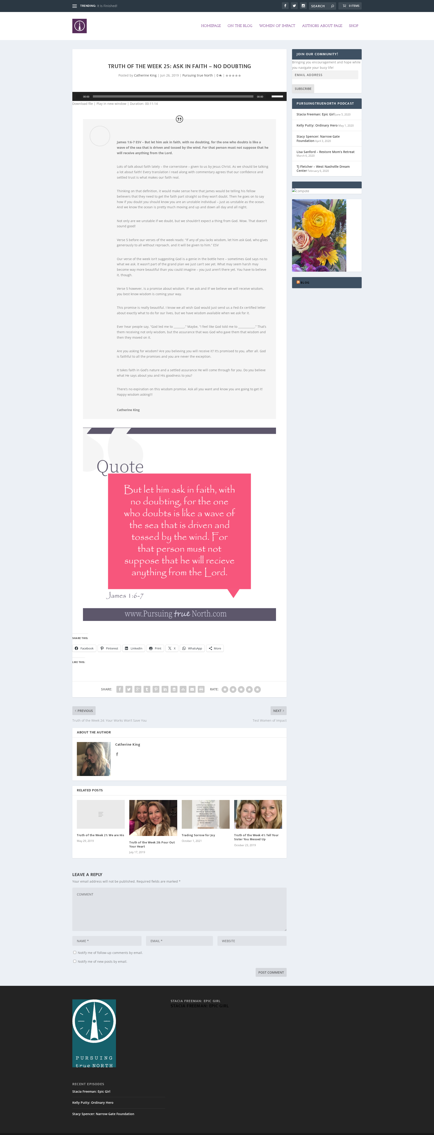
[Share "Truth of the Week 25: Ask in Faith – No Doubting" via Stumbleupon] (183, 689)
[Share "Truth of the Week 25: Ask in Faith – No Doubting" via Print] (201, 689)
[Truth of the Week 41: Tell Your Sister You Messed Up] (258, 814)
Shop (353, 26)
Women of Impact (277, 26)
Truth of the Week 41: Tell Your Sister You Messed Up (256, 837)
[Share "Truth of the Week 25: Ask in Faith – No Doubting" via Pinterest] (155, 689)
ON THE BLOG (240, 26)
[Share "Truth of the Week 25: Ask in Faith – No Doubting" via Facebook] (119, 689)
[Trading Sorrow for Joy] (206, 814)
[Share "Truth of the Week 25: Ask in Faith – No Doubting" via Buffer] (174, 689)
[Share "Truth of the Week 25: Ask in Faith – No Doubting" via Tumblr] (146, 689)
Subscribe (303, 88)
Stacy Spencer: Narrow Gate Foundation (318, 138)
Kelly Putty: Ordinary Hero (317, 125)
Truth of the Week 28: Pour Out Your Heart (152, 844)
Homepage (211, 26)
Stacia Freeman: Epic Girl (316, 114)
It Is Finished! (107, 6)
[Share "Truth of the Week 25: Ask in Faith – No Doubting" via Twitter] (128, 689)
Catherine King (145, 75)
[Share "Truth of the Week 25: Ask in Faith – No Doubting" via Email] (192, 689)
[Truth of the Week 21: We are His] (101, 814)
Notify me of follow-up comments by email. (110, 953)
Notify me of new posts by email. (102, 961)
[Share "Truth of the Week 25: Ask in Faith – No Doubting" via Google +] (137, 689)
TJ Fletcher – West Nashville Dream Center (323, 168)
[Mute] (268, 96)
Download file (82, 103)
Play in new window (111, 103)
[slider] (278, 96)
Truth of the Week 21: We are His (100, 835)
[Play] (78, 96)
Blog (305, 282)
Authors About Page (322, 26)
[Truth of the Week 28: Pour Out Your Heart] (153, 818)
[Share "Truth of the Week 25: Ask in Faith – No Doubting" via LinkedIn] (165, 689)
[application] (179, 96)
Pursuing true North (197, 75)
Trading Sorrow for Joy (198, 835)
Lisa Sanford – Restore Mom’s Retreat (326, 152)
